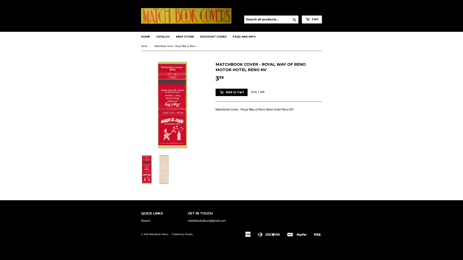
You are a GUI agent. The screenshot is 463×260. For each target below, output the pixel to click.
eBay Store (185, 36)
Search (145, 220)
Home (145, 36)
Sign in (290, 10)
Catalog (163, 36)
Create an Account (311, 10)
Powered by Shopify (182, 234)
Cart (314, 19)
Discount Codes (213, 36)
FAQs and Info (244, 36)
